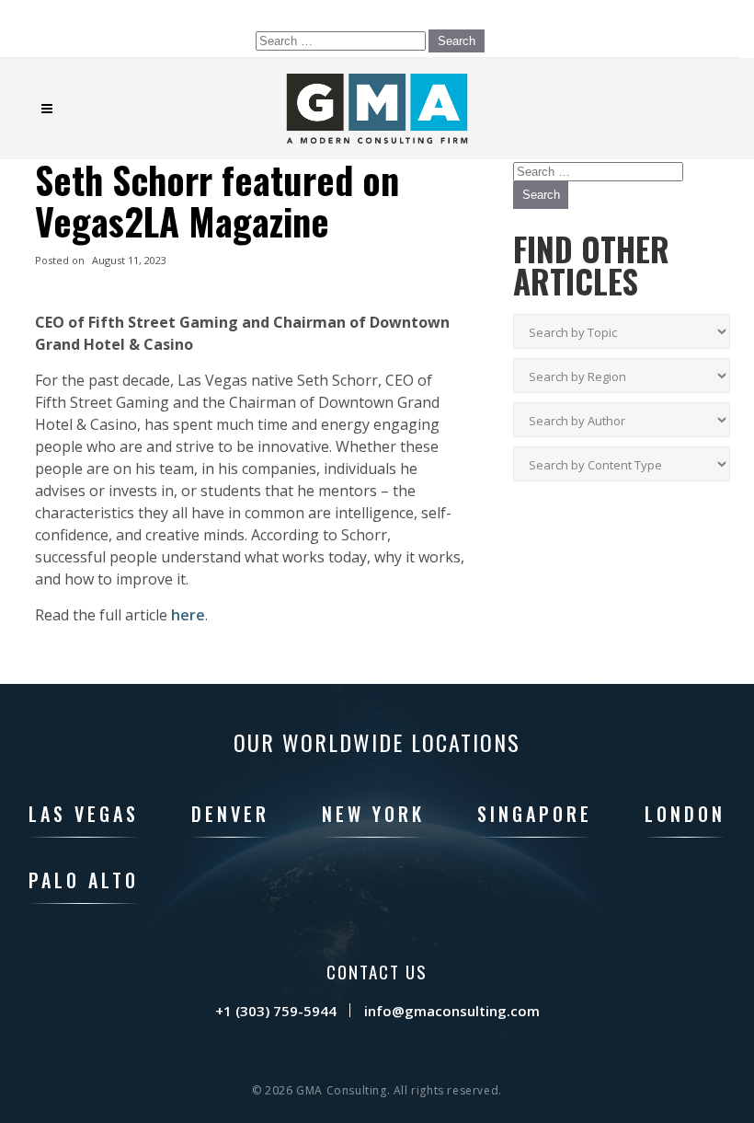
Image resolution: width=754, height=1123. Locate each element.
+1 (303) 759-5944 (276, 1010)
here (188, 615)
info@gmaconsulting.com (452, 1010)
